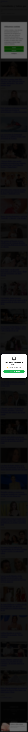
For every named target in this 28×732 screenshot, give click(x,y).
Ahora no (14, 375)
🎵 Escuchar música (14, 371)
